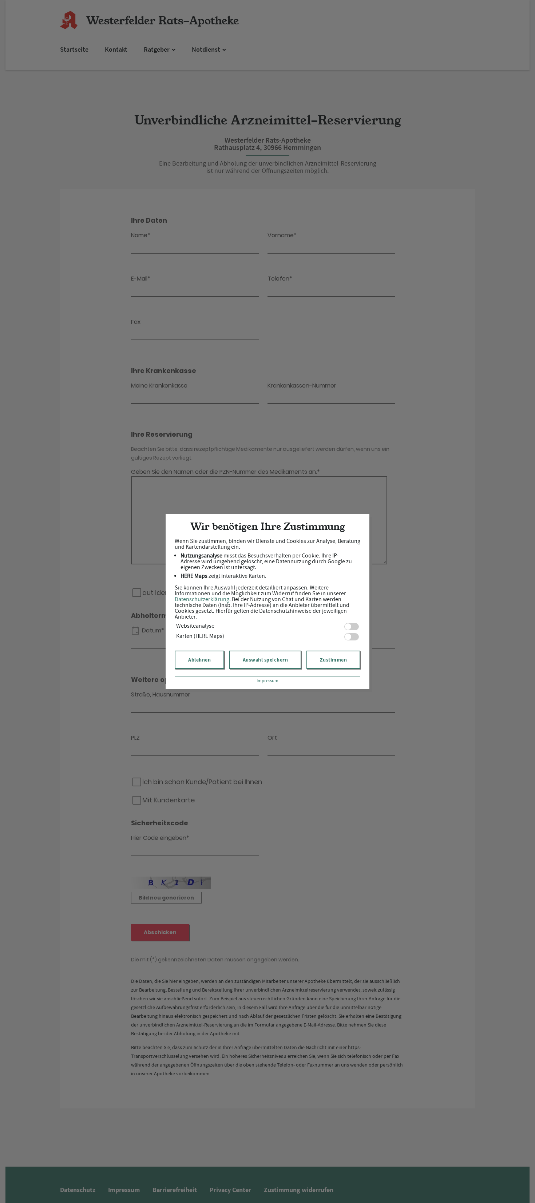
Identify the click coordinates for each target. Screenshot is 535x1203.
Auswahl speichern (265, 659)
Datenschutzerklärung (202, 599)
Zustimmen (333, 659)
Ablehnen (199, 659)
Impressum (267, 681)
